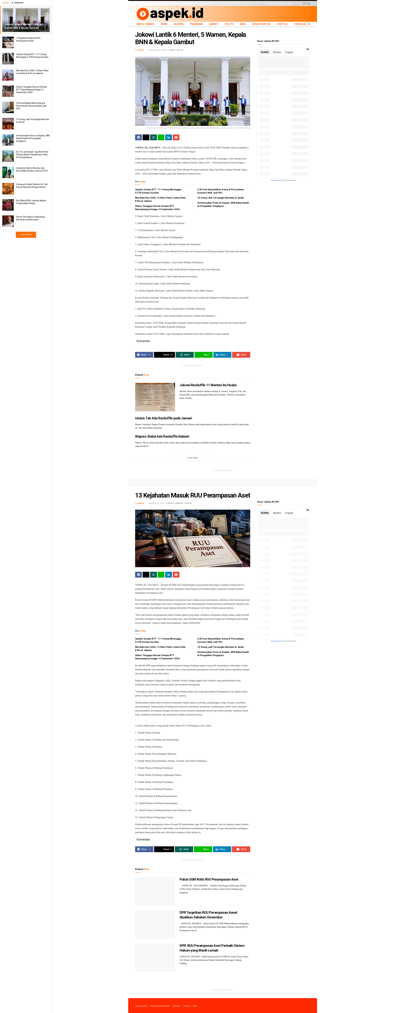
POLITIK (194, 3)
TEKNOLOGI (237, 3)
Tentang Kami (141, 1006)
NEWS (201, 3)
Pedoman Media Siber (160, 1006)
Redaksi (176, 1006)
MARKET (185, 3)
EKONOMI (163, 3)
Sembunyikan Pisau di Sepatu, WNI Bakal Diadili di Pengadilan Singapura (33, 138)
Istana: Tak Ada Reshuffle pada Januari (163, 418)
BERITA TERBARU (142, 3)
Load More (25, 235)
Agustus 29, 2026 (156, 503)
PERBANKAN (174, 3)
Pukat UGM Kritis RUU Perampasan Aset (209, 879)
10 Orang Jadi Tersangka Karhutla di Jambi (220, 197)
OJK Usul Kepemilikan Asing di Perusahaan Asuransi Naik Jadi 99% (31, 106)
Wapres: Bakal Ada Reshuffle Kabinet (162, 436)
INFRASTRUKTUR (213, 3)
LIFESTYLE (226, 3)
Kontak (186, 1006)
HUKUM (188, 503)
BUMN (154, 3)
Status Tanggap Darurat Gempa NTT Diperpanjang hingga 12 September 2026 (31, 90)
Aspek (141, 50)
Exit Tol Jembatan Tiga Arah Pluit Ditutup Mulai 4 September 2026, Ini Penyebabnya (32, 155)
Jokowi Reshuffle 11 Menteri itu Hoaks (208, 385)
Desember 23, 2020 (157, 50)
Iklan (195, 1006)
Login (307, 3)
